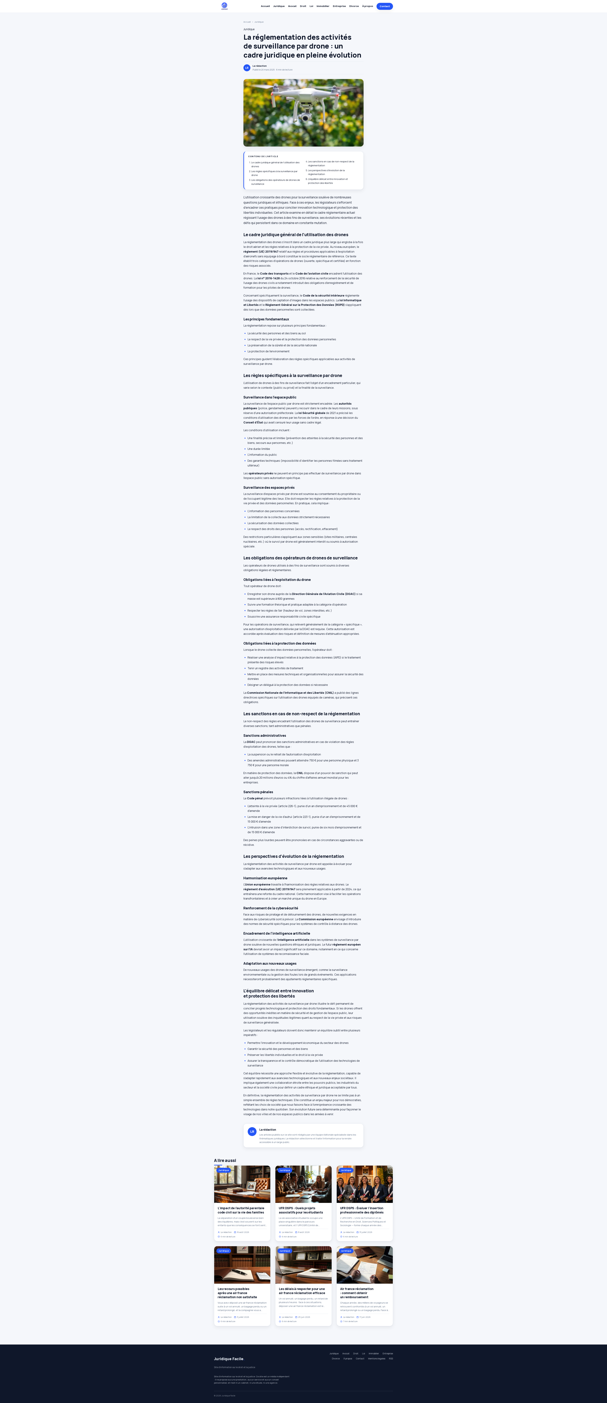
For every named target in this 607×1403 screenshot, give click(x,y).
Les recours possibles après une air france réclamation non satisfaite (237, 1293)
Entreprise (339, 6)
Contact (385, 6)
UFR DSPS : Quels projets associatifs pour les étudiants (301, 1210)
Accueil (265, 6)
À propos (367, 6)
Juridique (279, 6)
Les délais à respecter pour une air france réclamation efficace (302, 1291)
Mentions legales (376, 1358)
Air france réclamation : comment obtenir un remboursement (357, 1293)
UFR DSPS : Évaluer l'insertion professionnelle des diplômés (361, 1210)
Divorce (354, 6)
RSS (391, 1358)
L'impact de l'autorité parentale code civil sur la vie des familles (241, 1210)
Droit (303, 6)
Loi (311, 6)
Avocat (292, 6)
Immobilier (323, 6)
